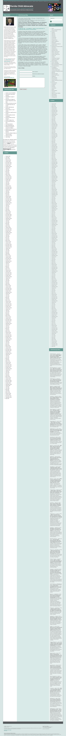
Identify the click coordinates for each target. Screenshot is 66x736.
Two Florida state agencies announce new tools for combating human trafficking (56, 515)
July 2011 (7, 355)
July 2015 (7, 294)
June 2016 (7, 280)
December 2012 (8, 335)
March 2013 (8, 331)
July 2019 (7, 235)
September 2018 (9, 246)
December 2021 (54, 146)
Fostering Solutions (9, 124)
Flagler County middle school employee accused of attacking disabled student (56, 561)
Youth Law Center (9, 135)
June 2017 (7, 265)
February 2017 (8, 270)
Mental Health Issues (55, 75)
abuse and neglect (41, 63)
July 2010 (7, 371)
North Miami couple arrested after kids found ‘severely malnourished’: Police (56, 388)
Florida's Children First (56, 54)
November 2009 (8, 381)
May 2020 (7, 223)
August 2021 (8, 204)
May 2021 (53, 155)
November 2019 (8, 230)
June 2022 (7, 192)
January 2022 (8, 197)
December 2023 (8, 176)
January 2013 (8, 333)
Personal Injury (54, 82)
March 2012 (8, 345)
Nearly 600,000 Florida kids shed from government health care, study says (55, 711)
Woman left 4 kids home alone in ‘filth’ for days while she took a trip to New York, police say (55, 552)
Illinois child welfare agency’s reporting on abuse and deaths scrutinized (55, 504)
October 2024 (8, 165)
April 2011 (7, 359)
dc (3, 139)
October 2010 (8, 367)
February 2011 (8, 362)
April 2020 (7, 224)
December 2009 (8, 380)
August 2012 (8, 340)
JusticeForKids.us (55, 68)
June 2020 (7, 222)
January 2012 (54, 295)
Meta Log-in (5, 730)
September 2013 (9, 323)
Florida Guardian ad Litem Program (10, 118)
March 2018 (8, 254)
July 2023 (7, 182)
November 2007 (54, 343)
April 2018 (7, 253)
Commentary (54, 37)
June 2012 (7, 342)
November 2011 (8, 350)
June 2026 (7, 157)
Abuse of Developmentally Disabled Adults (56, 30)
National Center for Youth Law (11, 129)
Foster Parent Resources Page (10, 122)
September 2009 (9, 384)
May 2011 (7, 358)
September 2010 (9, 368)
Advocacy (12, 143)
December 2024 (8, 162)
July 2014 (7, 310)
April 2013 (7, 329)
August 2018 (8, 248)
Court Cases (54, 38)
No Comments (29, 28)
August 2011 (8, 354)
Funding (53, 56)
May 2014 (53, 260)
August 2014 (8, 309)
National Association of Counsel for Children (10, 127)
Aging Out (53, 34)
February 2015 (8, 301)
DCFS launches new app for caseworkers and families (55, 529)
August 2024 (8, 167)
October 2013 (8, 322)
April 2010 (7, 375)
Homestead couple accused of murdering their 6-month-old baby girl (55, 667)
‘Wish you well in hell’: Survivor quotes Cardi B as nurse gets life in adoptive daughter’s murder (55, 448)
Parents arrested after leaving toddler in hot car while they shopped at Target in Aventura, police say (56, 618)
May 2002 (7, 398)
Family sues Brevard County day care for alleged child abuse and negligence (56, 678)
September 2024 (9, 166)
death (8, 142)
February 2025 (8, 160)
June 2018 (7, 250)
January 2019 (54, 190)
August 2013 (8, 324)
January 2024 (8, 175)
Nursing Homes (54, 78)
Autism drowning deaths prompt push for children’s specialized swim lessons (55, 610)
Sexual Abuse (54, 94)
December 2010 (8, 364)
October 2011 (8, 351)
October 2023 (8, 179)
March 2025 (8, 158)
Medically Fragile (55, 73)
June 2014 (7, 311)
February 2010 (8, 377)
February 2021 (8, 211)
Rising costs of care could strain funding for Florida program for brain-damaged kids (55, 596)
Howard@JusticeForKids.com (9, 77)
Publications (51, 1)
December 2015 (8, 288)
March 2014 (8, 315)
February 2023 (54, 133)
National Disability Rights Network (10, 131)
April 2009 (7, 390)
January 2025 (8, 161)
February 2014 (8, 316)
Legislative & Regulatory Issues (57, 71)
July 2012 (7, 341)
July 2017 (7, 263)
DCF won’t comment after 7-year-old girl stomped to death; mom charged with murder (56, 423)
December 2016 (8, 272)
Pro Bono (53, 85)
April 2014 (7, 314)
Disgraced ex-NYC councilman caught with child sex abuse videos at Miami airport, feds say (55, 481)
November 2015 (8, 289)
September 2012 (55, 286)
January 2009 (8, 394)
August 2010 (8, 370)
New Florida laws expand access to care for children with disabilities (56, 430)
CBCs (9, 139)
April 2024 (7, 173)
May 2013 (7, 328)
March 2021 (8, 210)
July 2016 (7, 279)
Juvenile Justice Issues (56, 69)
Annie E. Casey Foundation (10, 92)
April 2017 (7, 267)
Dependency (54, 47)
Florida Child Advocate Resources (10, 108)
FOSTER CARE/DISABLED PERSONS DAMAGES (16, 1)
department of (10, 146)
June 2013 (7, 327)
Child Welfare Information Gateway (10, 95)
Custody (5, 139)
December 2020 (8, 214)
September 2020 (9, 218)
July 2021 (7, 205)
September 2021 (9, 202)
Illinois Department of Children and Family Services (57, 65)
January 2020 (8, 227)
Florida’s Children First (10, 120)
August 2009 (8, 385)
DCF (9, 143)
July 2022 (7, 191)
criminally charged (35, 31)
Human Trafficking (55, 62)
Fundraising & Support (56, 58)
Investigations (54, 67)
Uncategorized (33, 29)
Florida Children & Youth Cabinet (10, 110)
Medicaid (53, 72)
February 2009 (8, 393)
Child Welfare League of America (10, 97)
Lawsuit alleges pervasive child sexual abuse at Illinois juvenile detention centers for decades (56, 690)
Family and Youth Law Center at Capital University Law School (11, 104)
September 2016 (9, 276)
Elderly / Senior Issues (55, 51)
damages (7, 149)
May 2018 (7, 252)
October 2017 (8, 259)
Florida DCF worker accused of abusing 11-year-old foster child (55, 700)
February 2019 (8, 241)
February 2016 (8, 285)
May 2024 (7, 171)
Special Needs (54, 95)
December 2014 (54, 251)
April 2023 (7, 184)
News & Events (54, 77)
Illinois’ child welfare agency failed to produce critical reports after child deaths (56, 491)
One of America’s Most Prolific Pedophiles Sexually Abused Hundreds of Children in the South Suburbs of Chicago (31, 21)
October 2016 (8, 275)
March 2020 (8, 226)
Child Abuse (12, 147)
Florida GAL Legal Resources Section (11, 113)
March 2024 (8, 174)
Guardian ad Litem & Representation (55, 60)
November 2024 (54, 111)
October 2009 (54, 330)
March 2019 (8, 240)
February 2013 (8, 332)
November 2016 (8, 274)
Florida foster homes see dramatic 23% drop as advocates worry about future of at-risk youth (56, 370)
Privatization (54, 84)
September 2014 (9, 307)
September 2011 (9, 353)
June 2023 (7, 183)
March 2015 (8, 300)
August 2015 (8, 293)
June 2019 (7, 236)
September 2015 (9, 292)
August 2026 (8, 156)
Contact (5, 1)
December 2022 (8, 187)
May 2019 (7, 237)
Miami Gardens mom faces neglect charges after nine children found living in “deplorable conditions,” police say (55, 412)
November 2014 (8, 305)
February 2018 (54, 203)
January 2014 (8, 318)
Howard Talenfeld (28, 1)
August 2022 (8, 189)
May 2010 (53, 321)
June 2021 (7, 206)
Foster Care (54, 55)
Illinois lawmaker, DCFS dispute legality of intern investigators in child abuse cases (56, 399)
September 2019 (9, 232)
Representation (54, 90)
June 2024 (7, 170)
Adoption (12, 139)
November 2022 (8, 188)
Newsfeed (41, 1)
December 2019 (8, 228)
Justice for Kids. (8, 59)
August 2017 (8, 262)
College (10, 142)
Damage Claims (54, 40)
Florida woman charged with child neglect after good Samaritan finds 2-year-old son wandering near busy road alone (56, 656)
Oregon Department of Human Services (57, 81)
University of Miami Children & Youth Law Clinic (11, 134)
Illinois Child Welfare (55, 63)
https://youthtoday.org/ (10, 125)
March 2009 (8, 392)
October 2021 (8, 201)
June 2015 (7, 296)
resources (53, 91)
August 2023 (8, 180)
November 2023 (8, 178)
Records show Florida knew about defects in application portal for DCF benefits (55, 459)
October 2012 (8, 337)
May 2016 (7, 281)
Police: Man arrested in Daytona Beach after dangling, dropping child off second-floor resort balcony (56, 644)
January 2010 (8, 379)
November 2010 (8, 366)
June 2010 (7, 372)
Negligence (54, 76)
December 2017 (8, 258)
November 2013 (8, 320)
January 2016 (8, 287)
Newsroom (46, 1)
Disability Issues (6, 145)
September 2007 (9, 397)
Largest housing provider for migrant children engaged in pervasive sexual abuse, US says (56, 629)
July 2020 (53, 168)
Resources (56, 1)
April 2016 (7, 283)
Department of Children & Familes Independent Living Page (11, 100)
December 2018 (8, 244)
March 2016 (8, 284)
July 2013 (53, 273)
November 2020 (8, 215)
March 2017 (54, 216)
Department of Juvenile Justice (57, 46)
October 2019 (8, 231)
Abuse (15, 139)
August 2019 (54, 181)
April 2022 (7, 195)
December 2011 (8, 349)
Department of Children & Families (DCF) (56, 44)
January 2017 (8, 271)
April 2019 (7, 239)
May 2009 (7, 389)
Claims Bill (53, 36)
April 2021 (7, 209)
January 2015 (8, 302)
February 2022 (8, 196)
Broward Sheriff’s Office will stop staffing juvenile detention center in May (55, 541)
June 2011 (7, 357)
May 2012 (7, 344)
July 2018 (7, 249)
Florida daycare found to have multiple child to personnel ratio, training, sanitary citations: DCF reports (55, 356)
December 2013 (8, 319)
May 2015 (7, 297)
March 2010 (8, 376)
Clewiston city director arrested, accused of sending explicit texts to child (55, 439)
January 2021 (8, 213)
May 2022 (7, 193)
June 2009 (7, 388)
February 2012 (8, 346)
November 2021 (8, 200)
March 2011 (54, 308)
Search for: (52, 18)
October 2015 (54, 238)
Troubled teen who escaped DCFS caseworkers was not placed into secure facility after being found (55, 572)
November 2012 (8, 336)
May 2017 (7, 266)
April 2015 (7, 298)
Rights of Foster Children (56, 93)
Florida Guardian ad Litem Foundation (10, 116)
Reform (53, 89)
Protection (53, 86)
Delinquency (54, 42)
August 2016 (54, 225)
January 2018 (8, 257)
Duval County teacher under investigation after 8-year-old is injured (55, 586)
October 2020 (8, 217)
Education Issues (55, 50)
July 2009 (7, 386)
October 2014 (8, 306)
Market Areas (35, 1)
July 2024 (7, 169)
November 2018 (8, 245)
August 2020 (8, 219)
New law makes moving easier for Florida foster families (55, 381)
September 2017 (9, 261)
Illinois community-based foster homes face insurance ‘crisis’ (56, 468)
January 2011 (8, 363)
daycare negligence (55, 41)
